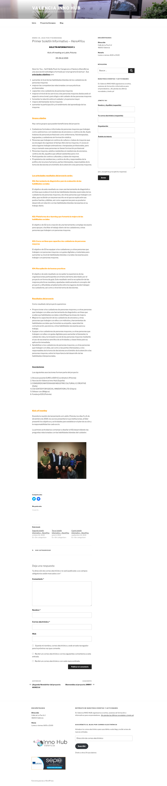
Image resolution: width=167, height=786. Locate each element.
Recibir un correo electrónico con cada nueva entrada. (57, 661)
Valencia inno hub (56, 7)
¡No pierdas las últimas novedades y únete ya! (117, 715)
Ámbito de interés (105, 137)
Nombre (36, 610)
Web (34, 634)
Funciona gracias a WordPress (42, 781)
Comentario (38, 579)
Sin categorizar (43, 550)
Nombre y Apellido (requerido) (109, 105)
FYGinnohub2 (56, 38)
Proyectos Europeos (48, 23)
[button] (62, 460)
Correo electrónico (41, 622)
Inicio (34, 23)
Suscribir (82, 746)
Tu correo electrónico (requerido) (110, 116)
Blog (61, 23)
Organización (103, 126)
